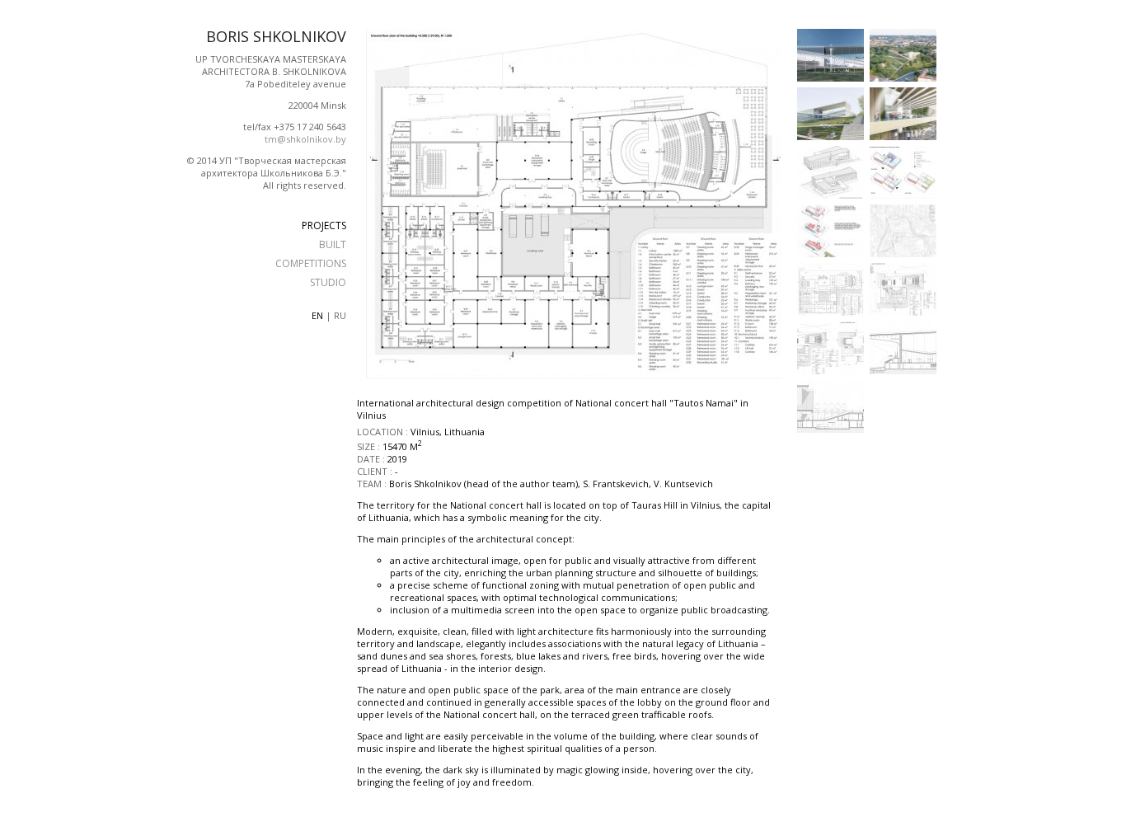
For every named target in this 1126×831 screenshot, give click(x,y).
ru (340, 315)
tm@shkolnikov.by (305, 139)
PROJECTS (324, 225)
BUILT (332, 244)
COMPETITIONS (310, 263)
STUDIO (328, 282)
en (317, 315)
